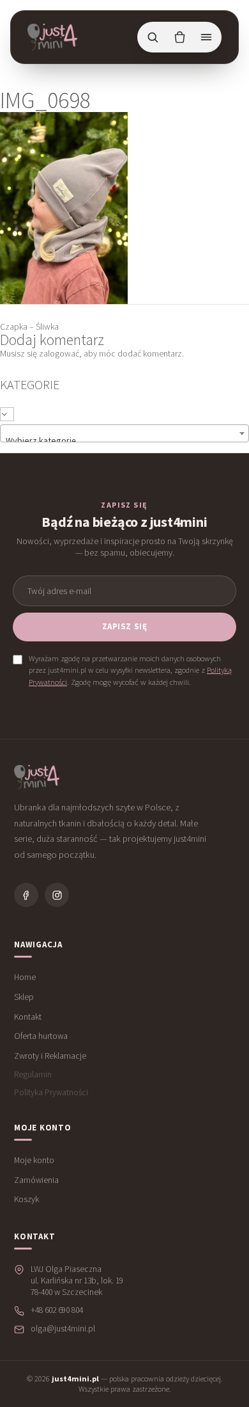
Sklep (24, 997)
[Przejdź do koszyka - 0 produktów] (179, 37)
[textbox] (124, 433)
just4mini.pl (75, 1378)
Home (25, 977)
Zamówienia (36, 1180)
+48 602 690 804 (57, 1310)
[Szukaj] (152, 37)
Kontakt (28, 1016)
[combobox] (124, 433)
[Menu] (206, 37)
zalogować (59, 353)
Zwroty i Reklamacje (50, 1055)
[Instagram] (57, 895)
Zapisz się (124, 626)
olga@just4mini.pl (63, 1328)
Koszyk (26, 1199)
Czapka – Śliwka (29, 326)
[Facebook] (26, 895)
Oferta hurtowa (41, 1036)
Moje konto (34, 1160)
